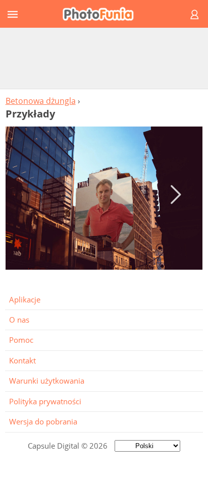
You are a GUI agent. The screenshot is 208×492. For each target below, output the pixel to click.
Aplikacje (24, 299)
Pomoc (21, 340)
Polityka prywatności (45, 401)
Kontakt (22, 360)
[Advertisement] (104, 58)
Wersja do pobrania (43, 421)
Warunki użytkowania (46, 381)
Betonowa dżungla (41, 100)
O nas (19, 320)
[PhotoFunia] (102, 14)
